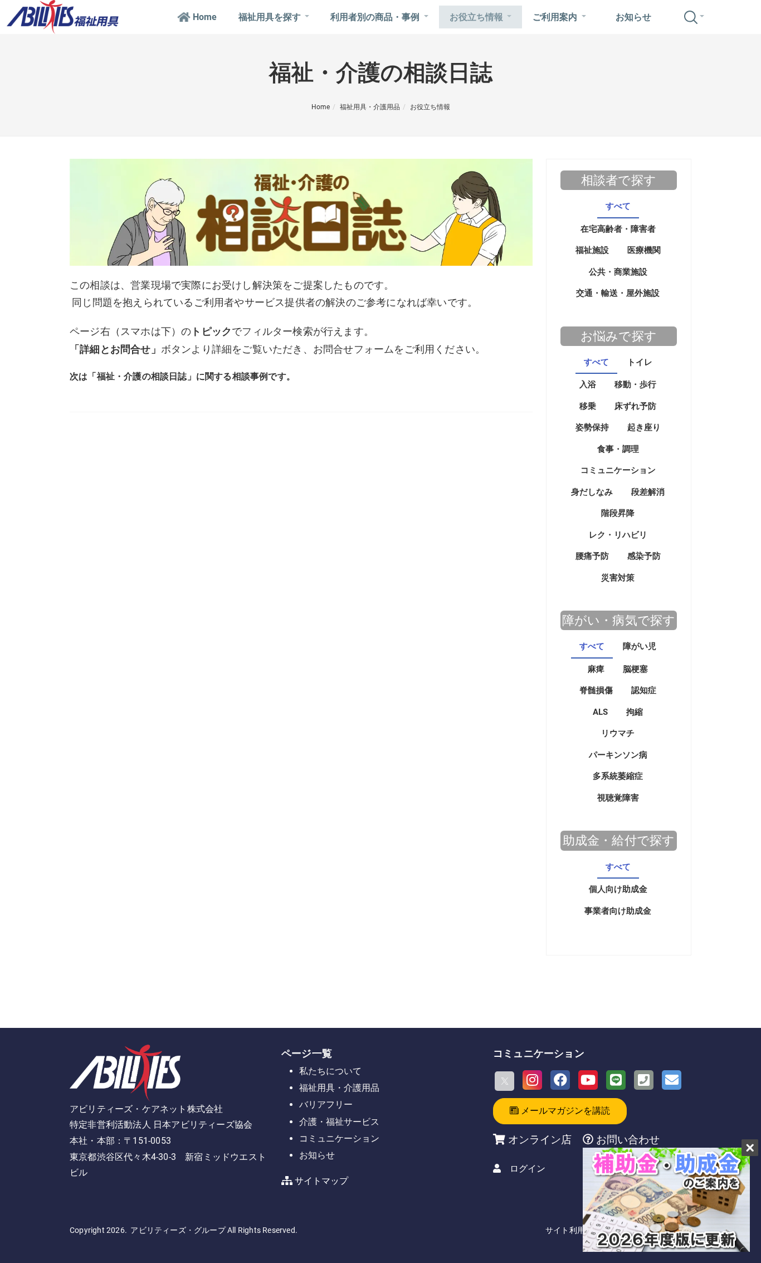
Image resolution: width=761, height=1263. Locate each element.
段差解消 (648, 492)
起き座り (644, 427)
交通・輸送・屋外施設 (618, 293)
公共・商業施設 (618, 272)
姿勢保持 (592, 427)
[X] (504, 1081)
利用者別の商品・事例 (374, 17)
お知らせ (633, 17)
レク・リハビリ (618, 535)
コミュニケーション (618, 470)
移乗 (587, 406)
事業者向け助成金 (617, 911)
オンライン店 (540, 1139)
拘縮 (634, 712)
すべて (618, 206)
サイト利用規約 (573, 1230)
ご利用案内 (555, 17)
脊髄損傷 (596, 690)
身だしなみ (592, 492)
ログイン (527, 1168)
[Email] (671, 1080)
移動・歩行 (635, 384)
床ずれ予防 (635, 406)
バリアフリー (326, 1104)
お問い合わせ (626, 1139)
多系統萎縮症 (618, 776)
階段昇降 (618, 513)
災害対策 (618, 578)
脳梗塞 (635, 669)
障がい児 (639, 646)
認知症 (643, 690)
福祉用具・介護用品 (370, 107)
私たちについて (330, 1071)
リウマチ (618, 733)
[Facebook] (560, 1080)
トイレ (639, 362)
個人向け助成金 (618, 889)
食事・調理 (618, 449)
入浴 (587, 384)
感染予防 (644, 556)
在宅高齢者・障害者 (618, 229)
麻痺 (596, 669)
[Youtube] (588, 1080)
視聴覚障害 (618, 798)
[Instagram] (532, 1080)
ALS (600, 712)
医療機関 (644, 250)
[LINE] (616, 1080)
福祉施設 (592, 250)
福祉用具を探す (269, 17)
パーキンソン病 (618, 755)
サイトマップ (321, 1181)
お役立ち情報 (476, 17)
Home (205, 17)
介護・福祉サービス (339, 1121)
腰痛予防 (592, 556)
